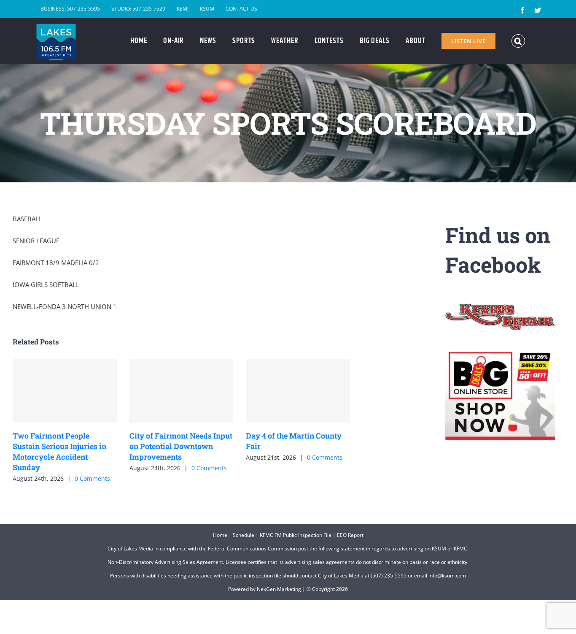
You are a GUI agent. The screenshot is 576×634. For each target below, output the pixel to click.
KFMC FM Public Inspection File (295, 535)
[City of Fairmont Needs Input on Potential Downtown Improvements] (181, 391)
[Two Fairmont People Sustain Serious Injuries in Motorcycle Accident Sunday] (65, 391)
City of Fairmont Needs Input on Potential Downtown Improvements (180, 446)
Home (220, 535)
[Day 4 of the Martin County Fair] (298, 391)
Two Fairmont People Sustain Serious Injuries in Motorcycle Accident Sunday (59, 452)
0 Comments (92, 478)
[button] (518, 41)
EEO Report (350, 535)
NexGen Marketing (279, 589)
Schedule (243, 535)
